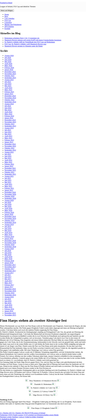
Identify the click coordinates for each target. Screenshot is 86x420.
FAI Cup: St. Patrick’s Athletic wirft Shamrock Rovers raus (25, 44)
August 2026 (9, 56)
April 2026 (8, 64)
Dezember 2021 (10, 168)
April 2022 (8, 160)
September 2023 (10, 126)
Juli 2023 (7, 130)
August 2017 (9, 273)
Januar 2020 (8, 214)
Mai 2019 (7, 231)
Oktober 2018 (9, 245)
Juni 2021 (7, 180)
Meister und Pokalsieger (13, 24)
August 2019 (9, 224)
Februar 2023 (9, 140)
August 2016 (9, 297)
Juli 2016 (7, 299)
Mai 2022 (7, 158)
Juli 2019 (7, 226)
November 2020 (10, 194)
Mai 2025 (7, 86)
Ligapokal (8, 22)
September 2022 (10, 150)
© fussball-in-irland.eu (8, 419)
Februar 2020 (9, 212)
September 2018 (10, 247)
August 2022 (9, 152)
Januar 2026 (8, 70)
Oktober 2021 (9, 172)
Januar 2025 (8, 94)
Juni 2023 (7, 132)
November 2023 (10, 122)
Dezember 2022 (10, 144)
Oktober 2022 (9, 148)
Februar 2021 (9, 188)
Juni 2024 (7, 108)
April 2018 (8, 257)
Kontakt (7, 28)
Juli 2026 (7, 58)
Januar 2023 (8, 142)
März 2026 (8, 66)
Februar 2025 (9, 92)
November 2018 (10, 243)
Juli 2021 (7, 178)
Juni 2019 (7, 228)
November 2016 (10, 291)
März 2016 (8, 307)
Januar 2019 (8, 239)
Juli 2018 (7, 251)
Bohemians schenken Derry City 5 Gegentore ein (21, 38)
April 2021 (8, 184)
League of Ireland (39, 413)
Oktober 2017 (9, 269)
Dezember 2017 (10, 265)
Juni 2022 (7, 156)
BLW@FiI (29, 413)
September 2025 (10, 78)
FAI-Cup (7, 20)
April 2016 (8, 305)
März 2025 (8, 90)
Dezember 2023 (10, 120)
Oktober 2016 (9, 293)
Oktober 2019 (9, 220)
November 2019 (10, 218)
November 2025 (10, 74)
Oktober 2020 (9, 196)
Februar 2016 (9, 309)
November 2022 (10, 146)
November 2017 (10, 267)
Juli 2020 (7, 202)
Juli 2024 (7, 106)
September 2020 (10, 198)
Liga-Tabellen (9, 18)
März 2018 (8, 259)
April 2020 (8, 208)
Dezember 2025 (10, 72)
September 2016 (10, 295)
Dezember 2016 (10, 289)
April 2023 (8, 136)
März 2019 (8, 235)
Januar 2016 (8, 311)
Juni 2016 (7, 301)
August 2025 (9, 80)
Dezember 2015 (10, 313)
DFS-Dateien (9, 26)
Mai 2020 (7, 206)
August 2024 (9, 104)
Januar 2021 (8, 190)
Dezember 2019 (10, 216)
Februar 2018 (9, 261)
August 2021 (9, 176)
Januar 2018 (8, 263)
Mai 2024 (7, 110)
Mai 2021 (7, 182)
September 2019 (10, 222)
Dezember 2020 (10, 192)
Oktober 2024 (9, 100)
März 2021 (8, 186)
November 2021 (10, 170)
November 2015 (10, 315)
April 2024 (8, 112)
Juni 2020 (7, 204)
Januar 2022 (8, 166)
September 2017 (10, 271)
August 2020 (9, 200)
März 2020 (8, 210)
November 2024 (10, 98)
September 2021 (10, 174)
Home (6, 14)
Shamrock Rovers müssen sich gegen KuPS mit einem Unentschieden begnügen (32, 40)
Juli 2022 (7, 154)
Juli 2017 (7, 275)
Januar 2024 (8, 118)
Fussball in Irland (6, 3)
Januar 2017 (8, 287)
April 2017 (8, 281)
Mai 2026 (7, 62)
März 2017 (8, 283)
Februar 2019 (9, 237)
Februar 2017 (9, 285)
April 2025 (8, 88)
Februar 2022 (9, 164)
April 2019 (8, 233)
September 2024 (10, 102)
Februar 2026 (9, 68)
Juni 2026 (7, 60)
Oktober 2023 (9, 124)
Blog (6, 16)
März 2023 (8, 138)
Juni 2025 (7, 84)
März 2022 (8, 162)
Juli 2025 (7, 82)
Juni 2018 (7, 253)
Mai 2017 (7, 279)
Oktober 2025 (9, 76)
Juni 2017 (7, 277)
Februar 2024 (9, 116)
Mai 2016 (7, 303)
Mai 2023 (7, 134)
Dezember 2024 (10, 96)
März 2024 (8, 114)
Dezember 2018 (10, 241)
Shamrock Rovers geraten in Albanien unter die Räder (23, 46)
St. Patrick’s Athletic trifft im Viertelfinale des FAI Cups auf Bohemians (29, 42)
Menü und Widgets (7, 10)
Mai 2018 (7, 255)
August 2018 (9, 249)
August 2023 (9, 128)
